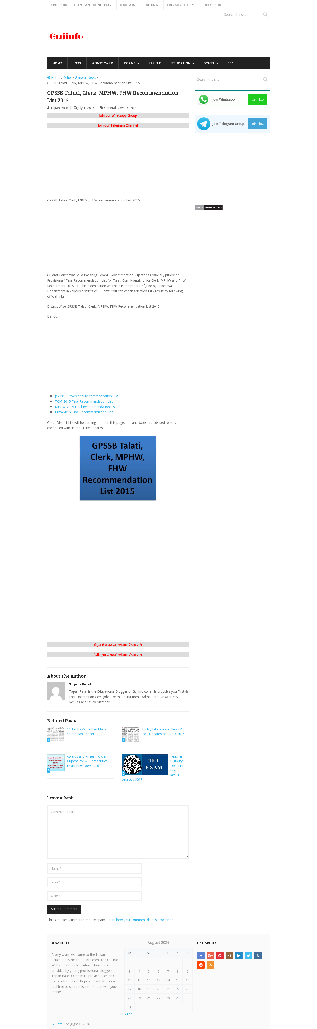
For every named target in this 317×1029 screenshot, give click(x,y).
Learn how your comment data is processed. (140, 919)
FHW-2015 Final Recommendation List (84, 412)
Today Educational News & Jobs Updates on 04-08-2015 (163, 731)
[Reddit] (201, 965)
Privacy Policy (180, 5)
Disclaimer (130, 5)
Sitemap (153, 5)
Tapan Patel (59, 107)
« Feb (128, 1014)
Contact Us (210, 5)
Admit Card (102, 63)
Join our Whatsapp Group (118, 115)
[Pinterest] (220, 955)
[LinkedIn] (239, 955)
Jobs (77, 63)
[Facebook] (201, 955)
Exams (130, 63)
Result (155, 63)
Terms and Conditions (93, 5)
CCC (230, 63)
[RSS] (210, 965)
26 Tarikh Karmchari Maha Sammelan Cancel (87, 731)
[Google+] (210, 955)
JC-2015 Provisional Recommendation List (86, 396)
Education (181, 63)
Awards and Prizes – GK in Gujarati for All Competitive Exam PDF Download (87, 761)
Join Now (257, 99)
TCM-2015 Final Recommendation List (84, 401)
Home (57, 63)
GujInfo (57, 1024)
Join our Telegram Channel (118, 125)
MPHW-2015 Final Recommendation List (85, 407)
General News (114, 107)
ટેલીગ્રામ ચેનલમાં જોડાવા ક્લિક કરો (118, 655)
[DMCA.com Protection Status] (209, 209)
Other (209, 63)
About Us (58, 5)
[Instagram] (229, 955)
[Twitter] (248, 955)
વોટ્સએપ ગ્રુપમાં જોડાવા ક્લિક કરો (118, 645)
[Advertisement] (185, 38)
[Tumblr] (258, 955)
